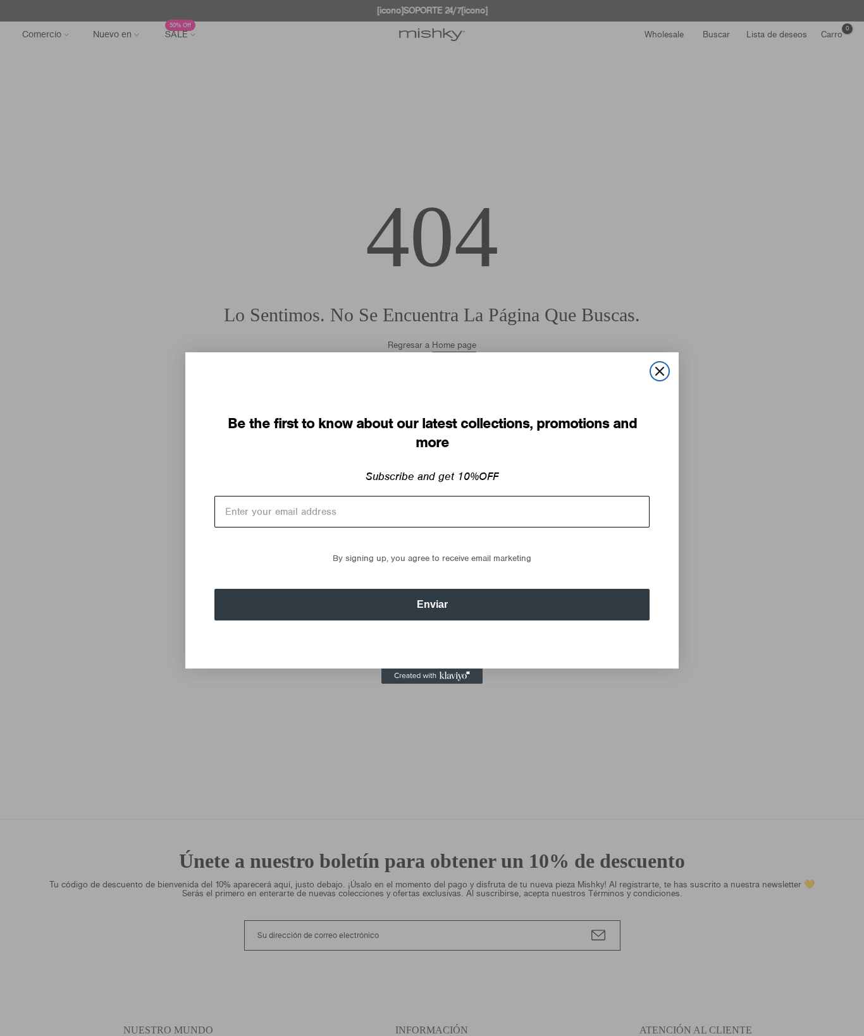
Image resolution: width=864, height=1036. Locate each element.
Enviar (432, 604)
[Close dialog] (659, 371)
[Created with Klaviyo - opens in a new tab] (432, 676)
